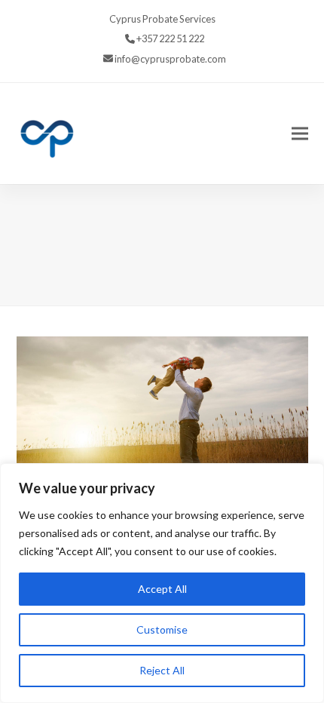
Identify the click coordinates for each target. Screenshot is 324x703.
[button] (300, 133)
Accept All (162, 588)
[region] (162, 583)
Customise (162, 629)
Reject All (162, 670)
